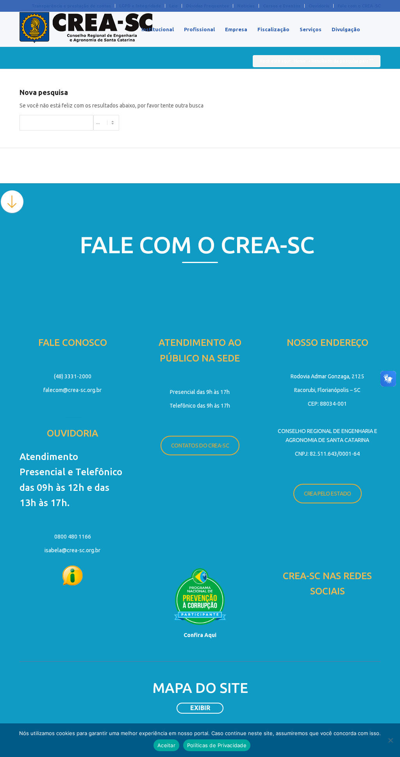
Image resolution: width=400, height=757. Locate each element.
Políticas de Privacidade (216, 745)
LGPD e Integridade (140, 6)
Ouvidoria (319, 6)
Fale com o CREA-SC (359, 6)
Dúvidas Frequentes (207, 6)
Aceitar (166, 745)
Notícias (246, 6)
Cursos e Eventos (281, 6)
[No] (390, 740)
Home (300, 61)
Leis (173, 6)
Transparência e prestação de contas (71, 6)
